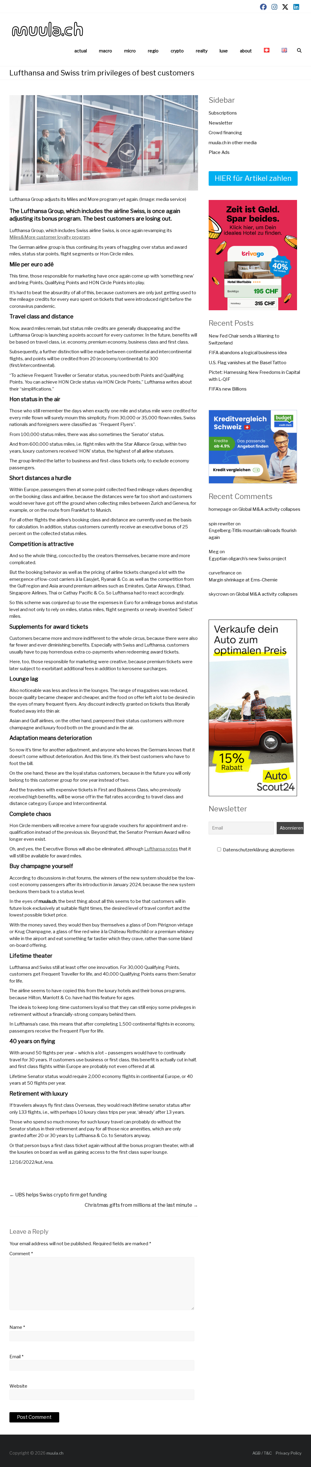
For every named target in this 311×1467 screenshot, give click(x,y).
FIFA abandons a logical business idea (248, 352)
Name (17, 1327)
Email (16, 1356)
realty (201, 50)
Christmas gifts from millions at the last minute (141, 1205)
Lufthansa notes (161, 849)
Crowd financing (225, 132)
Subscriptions (223, 113)
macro (105, 50)
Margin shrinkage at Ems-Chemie (243, 580)
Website (18, 1386)
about (246, 50)
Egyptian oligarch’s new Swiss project (247, 558)
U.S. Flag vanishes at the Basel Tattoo (247, 362)
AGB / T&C (262, 1453)
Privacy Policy (289, 1453)
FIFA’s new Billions (228, 389)
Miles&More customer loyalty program (49, 237)
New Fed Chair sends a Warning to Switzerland (244, 339)
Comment (21, 1253)
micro (130, 50)
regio (153, 50)
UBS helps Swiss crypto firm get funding (58, 1195)
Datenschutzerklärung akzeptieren (258, 850)
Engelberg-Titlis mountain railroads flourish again (252, 534)
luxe (224, 50)
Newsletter (221, 123)
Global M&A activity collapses (269, 509)
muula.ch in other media (233, 142)
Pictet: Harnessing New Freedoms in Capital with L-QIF (254, 376)
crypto (177, 50)
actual (80, 50)
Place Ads (219, 152)
